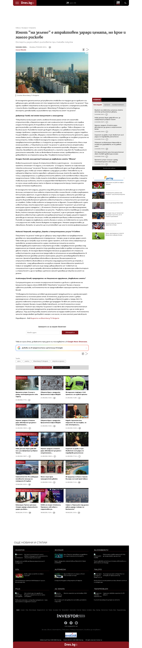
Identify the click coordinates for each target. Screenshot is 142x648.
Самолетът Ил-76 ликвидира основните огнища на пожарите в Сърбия (27, 479)
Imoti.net (79, 610)
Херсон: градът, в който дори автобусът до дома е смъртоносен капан (108, 127)
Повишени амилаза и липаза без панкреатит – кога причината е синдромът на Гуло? (31, 600)
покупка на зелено (58, 361)
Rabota (84, 610)
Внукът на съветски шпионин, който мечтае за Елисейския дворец (109, 111)
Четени (107, 105)
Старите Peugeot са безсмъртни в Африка (68, 580)
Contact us (99, 640)
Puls (17, 589)
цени (19, 361)
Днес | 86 (73, 3)
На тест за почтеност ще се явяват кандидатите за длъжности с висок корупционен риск (36, 556)
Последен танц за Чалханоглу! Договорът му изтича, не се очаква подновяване (114, 214)
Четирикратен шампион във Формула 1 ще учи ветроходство (115, 193)
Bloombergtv (101, 550)
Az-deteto (89, 610)
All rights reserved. (68, 640)
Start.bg (98, 610)
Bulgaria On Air (41, 610)
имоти (27, 361)
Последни (97, 105)
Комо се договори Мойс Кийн (114, 203)
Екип (49, 629)
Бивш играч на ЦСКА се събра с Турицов (114, 183)
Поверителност (76, 629)
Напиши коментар (43, 367)
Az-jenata (60, 589)
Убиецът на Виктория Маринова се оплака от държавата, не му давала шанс (108, 144)
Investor (19, 550)
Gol (17, 569)
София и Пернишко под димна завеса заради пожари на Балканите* (77, 507)
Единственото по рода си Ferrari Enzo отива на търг (74, 574)
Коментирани (118, 105)
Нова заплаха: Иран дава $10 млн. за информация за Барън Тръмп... (27, 451)
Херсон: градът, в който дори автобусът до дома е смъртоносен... (26, 423)
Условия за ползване (92, 629)
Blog (94, 610)
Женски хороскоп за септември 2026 (75, 593)
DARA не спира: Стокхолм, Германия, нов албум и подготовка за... (51, 507)
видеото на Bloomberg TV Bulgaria (45, 318)
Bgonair (59, 550)
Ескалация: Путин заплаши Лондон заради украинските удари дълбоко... (27, 507)
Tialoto (98, 569)
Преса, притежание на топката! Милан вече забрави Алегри (114, 234)
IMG (18, 610)
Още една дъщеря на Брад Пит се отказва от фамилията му (113, 574)
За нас (44, 629)
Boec (114, 610)
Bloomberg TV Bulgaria (40, 361)
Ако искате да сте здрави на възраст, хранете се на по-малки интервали (34, 594)
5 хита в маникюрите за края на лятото (107, 600)
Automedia (60, 569)
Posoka (110, 610)
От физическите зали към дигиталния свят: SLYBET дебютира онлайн (109, 153)
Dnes (27, 610)
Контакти (57, 629)
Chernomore (104, 610)
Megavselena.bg (121, 610)
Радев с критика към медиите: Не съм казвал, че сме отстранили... (76, 423)
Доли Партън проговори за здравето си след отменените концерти (75, 555)
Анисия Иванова (21, 50)
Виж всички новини (109, 168)
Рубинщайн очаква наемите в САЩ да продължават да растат (114, 555)
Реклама (65, 629)
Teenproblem (101, 589)
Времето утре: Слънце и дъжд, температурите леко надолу (106, 161)
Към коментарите (61, 367)
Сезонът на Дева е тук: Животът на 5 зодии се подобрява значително (109, 136)
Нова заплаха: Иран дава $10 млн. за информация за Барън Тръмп (107, 118)
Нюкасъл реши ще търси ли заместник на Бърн (113, 224)
